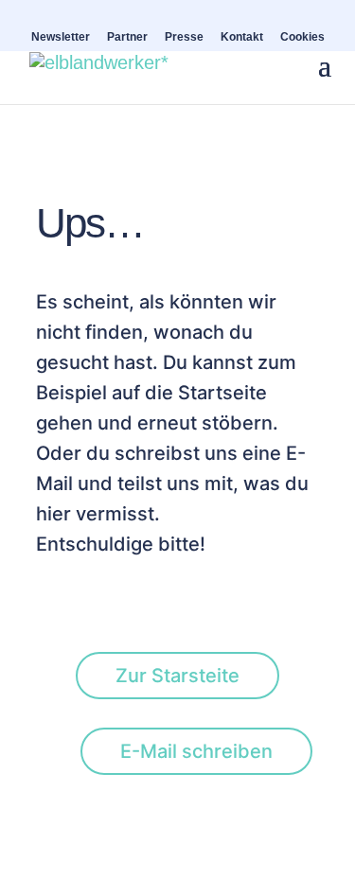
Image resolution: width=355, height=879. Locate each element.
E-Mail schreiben (196, 751)
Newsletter (60, 37)
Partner (127, 37)
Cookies (302, 37)
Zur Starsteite (177, 675)
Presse (184, 37)
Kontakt (242, 37)
